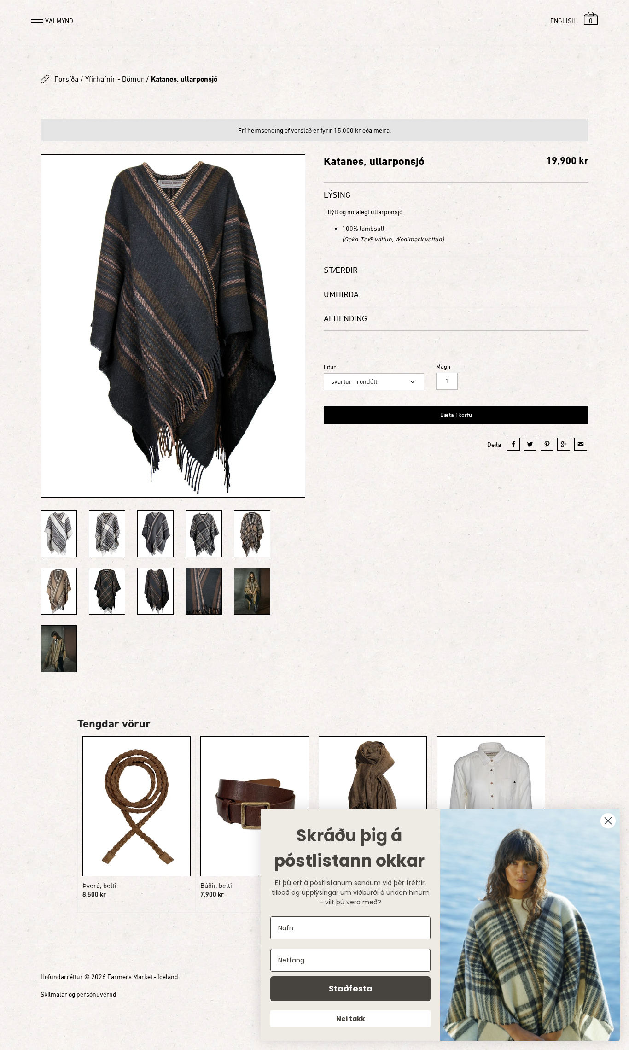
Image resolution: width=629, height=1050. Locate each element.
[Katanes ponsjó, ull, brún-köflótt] (252, 533)
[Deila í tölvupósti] (580, 444)
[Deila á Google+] (563, 444)
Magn (443, 366)
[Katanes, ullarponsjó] (59, 533)
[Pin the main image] (547, 444)
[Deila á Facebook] (513, 444)
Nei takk (350, 1018)
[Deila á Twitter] (530, 444)
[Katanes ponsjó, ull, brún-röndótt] (59, 591)
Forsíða (66, 79)
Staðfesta (351, 988)
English (563, 20)
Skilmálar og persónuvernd (78, 994)
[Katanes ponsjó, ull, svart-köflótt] (107, 591)
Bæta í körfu (456, 414)
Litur (330, 367)
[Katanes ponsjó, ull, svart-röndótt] (173, 325)
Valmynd (59, 20)
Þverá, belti (99, 885)
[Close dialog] (608, 821)
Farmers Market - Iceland (142, 976)
